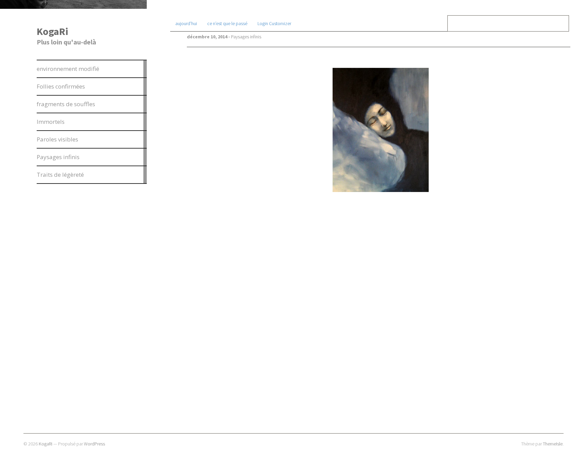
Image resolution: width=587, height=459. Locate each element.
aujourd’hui (186, 23)
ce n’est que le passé (227, 23)
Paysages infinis (246, 37)
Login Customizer (274, 23)
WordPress (94, 444)
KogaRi (52, 31)
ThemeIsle (553, 444)
